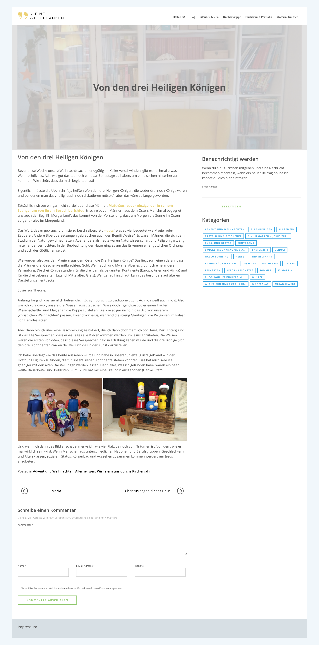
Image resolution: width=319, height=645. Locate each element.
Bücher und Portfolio (258, 17)
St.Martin (285, 270)
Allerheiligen (85, 471)
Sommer (266, 270)
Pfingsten (213, 270)
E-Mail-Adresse (85, 566)
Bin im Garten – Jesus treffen (269, 236)
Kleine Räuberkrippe (221, 263)
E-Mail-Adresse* (210, 186)
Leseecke (249, 263)
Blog (192, 17)
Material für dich (287, 17)
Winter (257, 277)
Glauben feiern (209, 17)
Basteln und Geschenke (223, 236)
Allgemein (286, 229)
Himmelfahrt (262, 256)
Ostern (290, 263)
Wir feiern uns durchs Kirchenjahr (124, 471)
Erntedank (246, 243)
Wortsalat (260, 284)
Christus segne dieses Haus (148, 491)
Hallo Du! (179, 17)
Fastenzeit (260, 249)
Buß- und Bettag (218, 243)
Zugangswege (285, 284)
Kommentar (25, 525)
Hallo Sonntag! (217, 256)
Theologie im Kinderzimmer (226, 277)
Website (139, 566)
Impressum (27, 626)
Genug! (280, 249)
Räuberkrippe (232, 17)
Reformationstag (240, 270)
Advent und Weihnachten (53, 471)
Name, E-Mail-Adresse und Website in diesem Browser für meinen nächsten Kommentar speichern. (72, 588)
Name (22, 566)
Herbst (241, 256)
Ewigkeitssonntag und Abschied (226, 249)
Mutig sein (270, 263)
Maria (56, 491)
